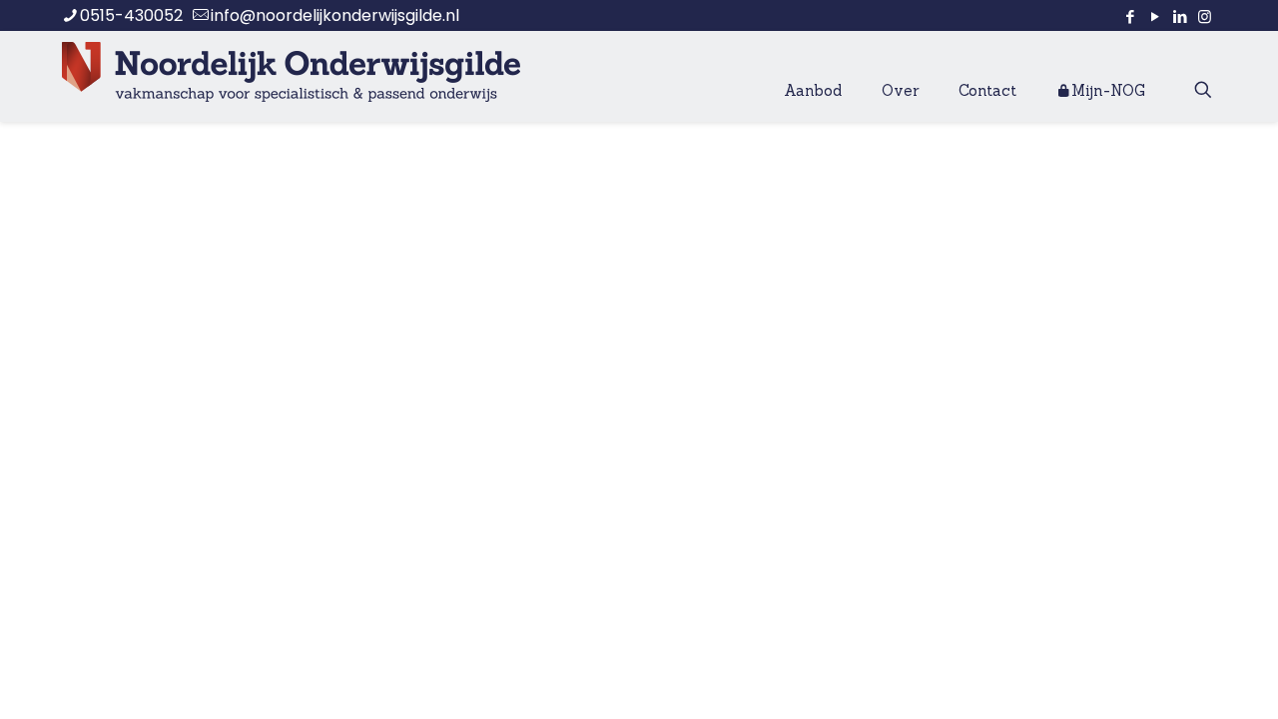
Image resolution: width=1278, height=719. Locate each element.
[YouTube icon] (1154, 16)
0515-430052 (131, 15)
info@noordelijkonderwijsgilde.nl (335, 15)
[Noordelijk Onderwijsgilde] (291, 71)
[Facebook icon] (1129, 16)
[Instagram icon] (1204, 16)
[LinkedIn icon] (1179, 16)
